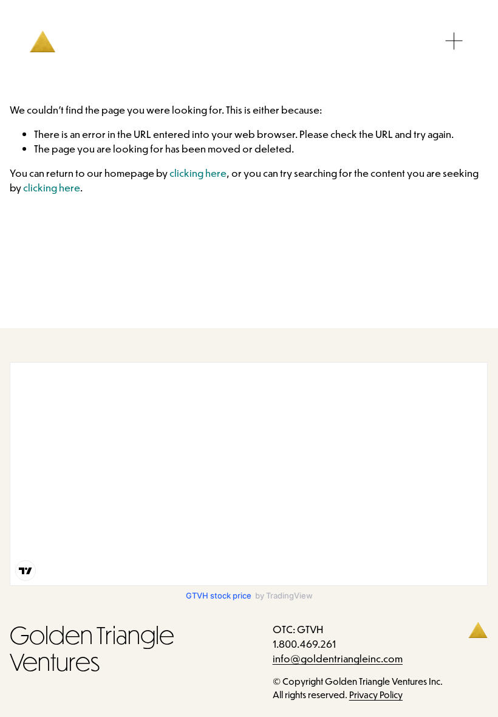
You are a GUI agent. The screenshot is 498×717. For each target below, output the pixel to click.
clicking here (198, 172)
